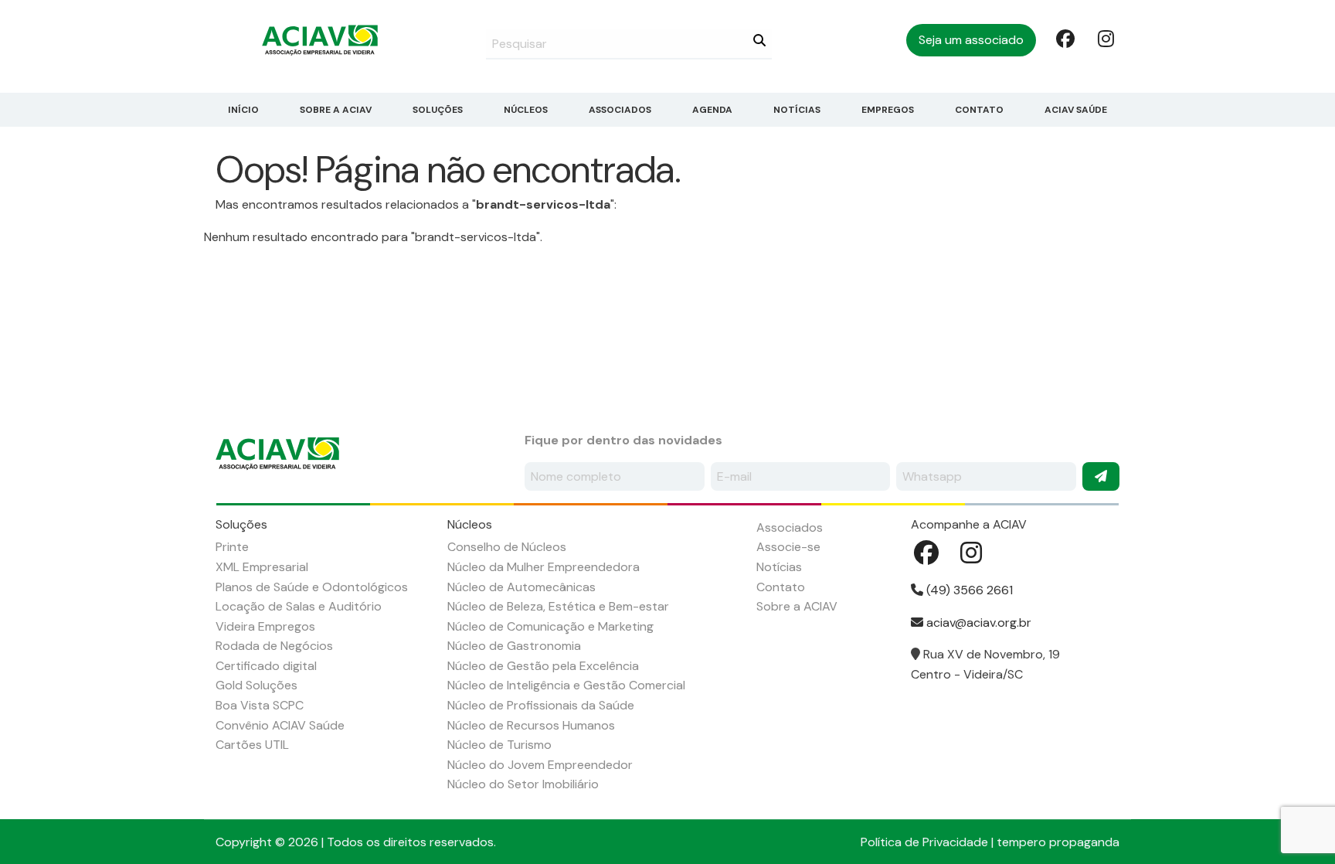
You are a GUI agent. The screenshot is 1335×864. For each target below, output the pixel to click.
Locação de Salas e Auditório (299, 606)
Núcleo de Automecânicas (521, 587)
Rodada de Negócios (274, 646)
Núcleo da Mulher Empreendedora (543, 567)
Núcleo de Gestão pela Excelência (543, 666)
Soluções (438, 110)
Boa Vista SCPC (260, 705)
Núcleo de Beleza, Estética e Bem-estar (558, 606)
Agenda (712, 110)
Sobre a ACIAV (336, 110)
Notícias (796, 110)
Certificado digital (266, 666)
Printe (232, 547)
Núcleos (526, 110)
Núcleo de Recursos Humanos (531, 725)
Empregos (887, 110)
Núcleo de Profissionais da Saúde (540, 705)
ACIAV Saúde (1076, 110)
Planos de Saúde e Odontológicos (312, 587)
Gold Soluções (256, 685)
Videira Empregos (265, 626)
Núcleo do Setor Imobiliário (523, 784)
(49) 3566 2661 (968, 590)
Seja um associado (971, 40)
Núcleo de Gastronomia (514, 646)
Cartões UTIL (252, 744)
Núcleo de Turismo (499, 744)
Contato (979, 110)
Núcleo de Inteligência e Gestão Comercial (566, 685)
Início (243, 110)
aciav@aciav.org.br (977, 622)
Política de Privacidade (924, 842)
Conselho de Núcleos (506, 547)
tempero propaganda (1058, 842)
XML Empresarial (262, 567)
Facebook (1064, 38)
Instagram (1105, 38)
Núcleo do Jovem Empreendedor (540, 765)
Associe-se (788, 547)
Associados (620, 110)
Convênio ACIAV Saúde (280, 725)
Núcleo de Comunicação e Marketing (550, 626)
